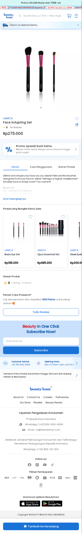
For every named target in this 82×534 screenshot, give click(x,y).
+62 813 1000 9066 (20, 364)
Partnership (62, 397)
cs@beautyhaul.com (47, 429)
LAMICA (8, 118)
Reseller (38, 402)
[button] (41, 149)
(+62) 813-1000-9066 (50, 424)
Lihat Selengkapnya (14, 198)
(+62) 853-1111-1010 (48, 449)
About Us (18, 397)
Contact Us (33, 397)
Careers (47, 397)
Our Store (25, 402)
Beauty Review (54, 402)
